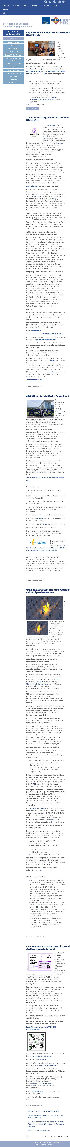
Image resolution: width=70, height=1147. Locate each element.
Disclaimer (38, 1142)
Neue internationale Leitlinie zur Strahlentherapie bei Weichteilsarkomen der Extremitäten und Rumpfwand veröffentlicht (46, 1123)
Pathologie (37, 196)
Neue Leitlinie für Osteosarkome (39, 1130)
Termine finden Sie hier (34, 380)
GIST (28, 434)
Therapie (46, 138)
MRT (53, 820)
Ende (66, 1136)
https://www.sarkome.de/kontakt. (41, 1083)
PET (34, 784)
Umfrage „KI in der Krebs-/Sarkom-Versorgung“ (44, 1111)
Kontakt (53, 361)
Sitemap (43, 1144)
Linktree (50, 1144)
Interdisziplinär (31, 186)
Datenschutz (56, 1142)
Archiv (37, 1144)
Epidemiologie (52, 199)
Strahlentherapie (51, 125)
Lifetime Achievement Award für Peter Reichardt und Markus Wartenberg (45, 1116)
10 (55, 1136)
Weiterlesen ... (32, 108)
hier (41, 870)
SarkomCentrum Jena (37, 69)
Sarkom (44, 74)
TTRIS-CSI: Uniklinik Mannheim (53, 334)
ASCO (57, 411)
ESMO (38, 907)
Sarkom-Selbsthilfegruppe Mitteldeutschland (44, 98)
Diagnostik (32, 808)
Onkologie (39, 681)
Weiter (60, 1136)
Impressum (47, 1142)
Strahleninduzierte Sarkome (46, 340)
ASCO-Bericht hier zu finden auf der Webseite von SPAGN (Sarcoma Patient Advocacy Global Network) (45, 547)
